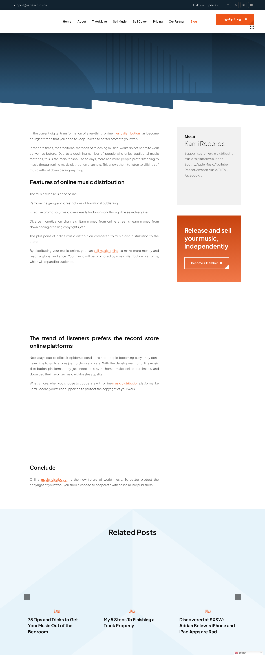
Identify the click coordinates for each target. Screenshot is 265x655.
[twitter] (236, 5)
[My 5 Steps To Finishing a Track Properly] (132, 550)
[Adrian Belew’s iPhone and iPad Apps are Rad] (208, 550)
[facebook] (228, 5)
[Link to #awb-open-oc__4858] (252, 27)
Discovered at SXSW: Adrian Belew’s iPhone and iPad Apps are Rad (207, 625)
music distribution (127, 133)
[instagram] (243, 5)
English (242, 652)
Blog (57, 610)
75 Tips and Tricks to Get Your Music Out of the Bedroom (53, 625)
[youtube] (251, 5)
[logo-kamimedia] (31, 18)
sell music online (106, 251)
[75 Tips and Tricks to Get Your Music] (56, 550)
